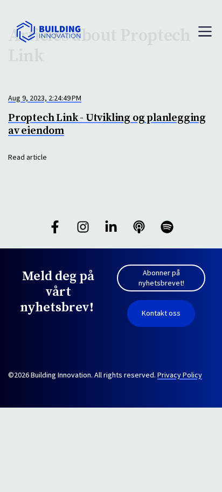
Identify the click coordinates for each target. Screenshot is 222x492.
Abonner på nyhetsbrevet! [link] (161, 278)
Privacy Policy (179, 375)
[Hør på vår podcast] (139, 227)
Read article (27, 157)
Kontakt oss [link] (161, 313)
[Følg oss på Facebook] (55, 227)
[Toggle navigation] (205, 31)
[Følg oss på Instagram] (83, 227)
